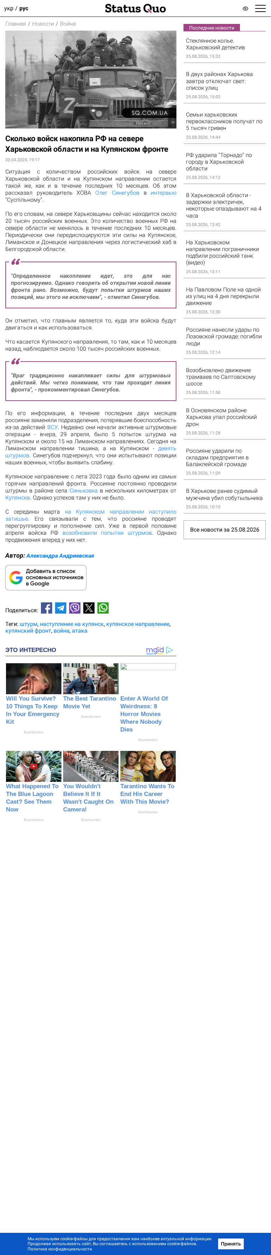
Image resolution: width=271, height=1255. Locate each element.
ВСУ (52, 427)
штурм (28, 624)
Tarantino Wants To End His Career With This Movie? (147, 794)
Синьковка (84, 490)
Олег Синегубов (117, 192)
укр (8, 8)
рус (23, 8)
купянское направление (137, 624)
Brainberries (33, 732)
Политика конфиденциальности (60, 1249)
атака (80, 630)
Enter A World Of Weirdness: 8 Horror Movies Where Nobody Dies (144, 714)
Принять (231, 1244)
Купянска (17, 497)
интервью (163, 192)
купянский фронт (28, 630)
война (62, 630)
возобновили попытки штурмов (107, 532)
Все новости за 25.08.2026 (224, 529)
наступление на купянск (72, 624)
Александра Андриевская (60, 555)
